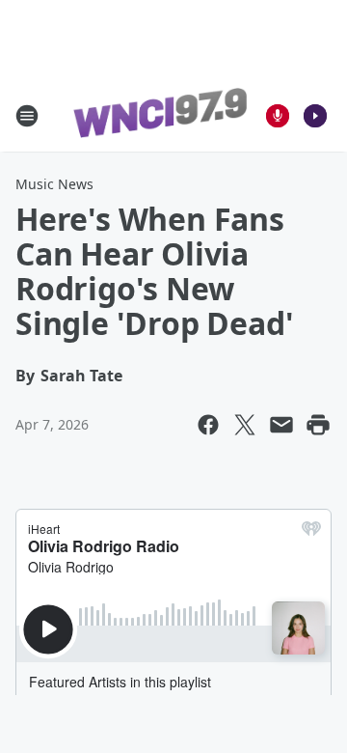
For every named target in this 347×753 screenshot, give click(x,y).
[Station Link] (160, 116)
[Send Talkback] (277, 115)
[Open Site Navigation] (27, 115)
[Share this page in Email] (281, 424)
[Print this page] (318, 424)
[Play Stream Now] (315, 115)
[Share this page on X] (244, 424)
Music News (54, 184)
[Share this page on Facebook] (208, 424)
